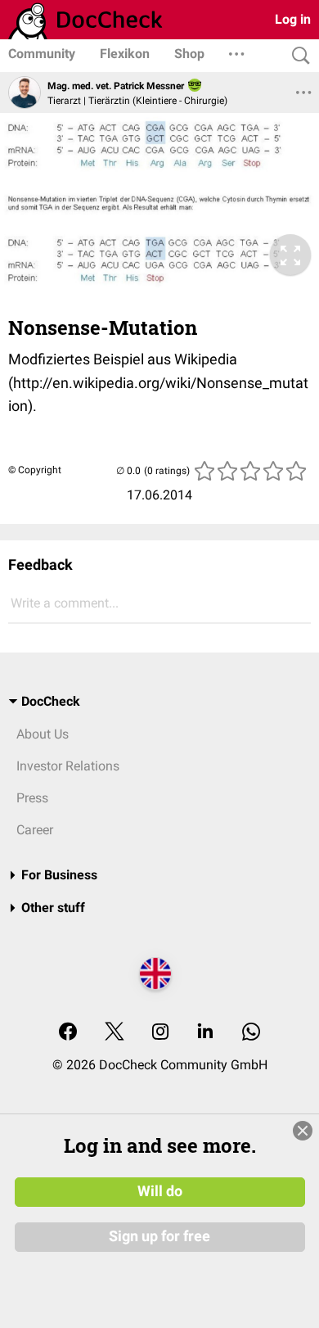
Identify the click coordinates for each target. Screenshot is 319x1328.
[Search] (297, 56)
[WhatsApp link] (251, 1033)
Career (34, 830)
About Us (42, 734)
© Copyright (34, 470)
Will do (159, 1191)
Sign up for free (159, 1236)
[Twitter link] (114, 1033)
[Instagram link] (160, 1033)
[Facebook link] (68, 1033)
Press (32, 798)
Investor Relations (67, 766)
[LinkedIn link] (205, 1033)
